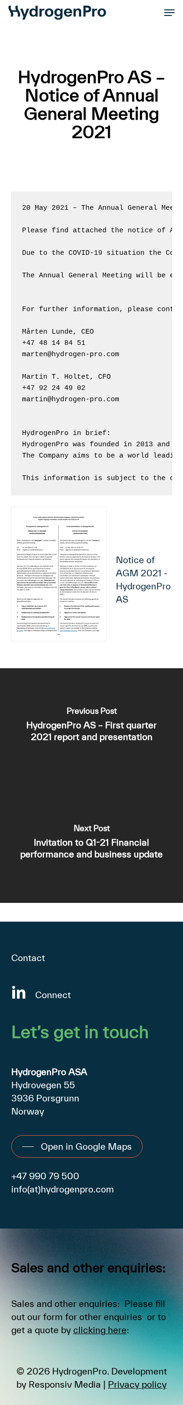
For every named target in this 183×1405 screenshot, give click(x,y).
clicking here (100, 1330)
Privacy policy (137, 1384)
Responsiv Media (65, 1384)
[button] (169, 12)
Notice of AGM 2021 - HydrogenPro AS (143, 579)
